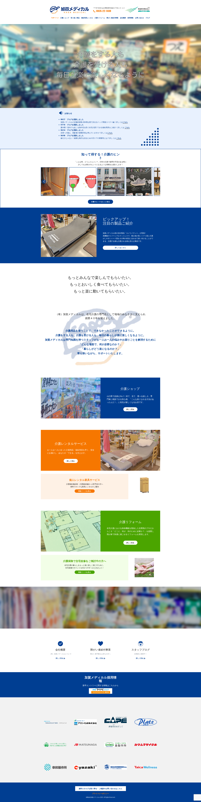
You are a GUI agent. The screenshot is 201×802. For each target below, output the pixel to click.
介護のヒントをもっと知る (100, 202)
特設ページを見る (84, 491)
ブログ (148, 18)
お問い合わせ (139, 18)
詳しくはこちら (120, 248)
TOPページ (55, 18)
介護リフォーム (100, 18)
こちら (125, 122)
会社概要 (123, 18)
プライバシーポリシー (100, 793)
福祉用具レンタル (87, 18)
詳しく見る (130, 409)
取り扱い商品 (75, 18)
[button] (44, 182)
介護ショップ (64, 18)
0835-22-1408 (103, 11)
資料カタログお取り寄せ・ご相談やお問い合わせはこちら (100, 788)
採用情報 (130, 18)
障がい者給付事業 (112, 18)
